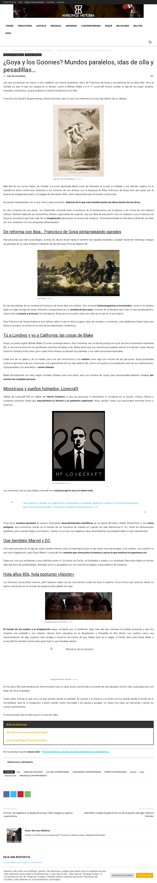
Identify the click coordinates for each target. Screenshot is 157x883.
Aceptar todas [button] (144, 875)
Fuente (78, 179)
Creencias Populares (45, 50)
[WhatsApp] (28, 794)
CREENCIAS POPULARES (33, 772)
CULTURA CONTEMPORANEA (57, 772)
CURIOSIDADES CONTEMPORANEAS (87, 772)
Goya (142, 772)
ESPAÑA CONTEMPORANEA (115, 772)
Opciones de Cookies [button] (122, 875)
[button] (150, 42)
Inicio (5, 50)
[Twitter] (13, 794)
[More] (35, 794)
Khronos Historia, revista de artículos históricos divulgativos (75, 751)
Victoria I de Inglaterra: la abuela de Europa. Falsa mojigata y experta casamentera (38, 815)
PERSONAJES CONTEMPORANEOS (33, 775)
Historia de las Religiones (22, 50)
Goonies (133, 772)
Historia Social (10, 775)
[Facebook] (6, 794)
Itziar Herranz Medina (16, 76)
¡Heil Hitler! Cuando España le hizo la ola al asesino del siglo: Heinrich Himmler (119, 815)
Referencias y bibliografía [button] (20, 762)
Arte (18, 772)
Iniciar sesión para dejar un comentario (22, 862)
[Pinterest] (20, 794)
